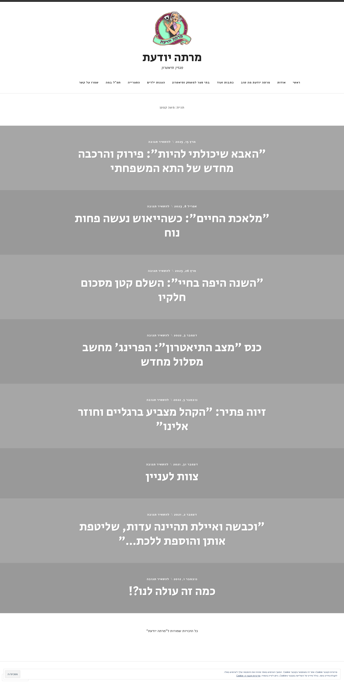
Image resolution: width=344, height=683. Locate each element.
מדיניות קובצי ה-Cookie (248, 675)
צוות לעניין (172, 476)
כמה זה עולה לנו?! (172, 591)
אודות (281, 82)
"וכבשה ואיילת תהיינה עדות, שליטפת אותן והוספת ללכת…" (172, 534)
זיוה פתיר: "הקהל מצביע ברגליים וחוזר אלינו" (172, 419)
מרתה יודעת (172, 57)
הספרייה (134, 82)
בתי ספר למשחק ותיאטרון (191, 82)
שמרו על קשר (89, 82)
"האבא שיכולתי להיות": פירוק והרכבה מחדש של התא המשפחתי (172, 161)
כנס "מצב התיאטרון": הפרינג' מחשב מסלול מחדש (172, 355)
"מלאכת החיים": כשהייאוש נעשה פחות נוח (172, 226)
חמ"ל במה (113, 82)
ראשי (296, 82)
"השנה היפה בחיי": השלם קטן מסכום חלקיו (172, 290)
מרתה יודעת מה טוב (255, 82)
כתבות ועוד (225, 82)
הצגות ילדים (156, 82)
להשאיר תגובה (159, 142)
